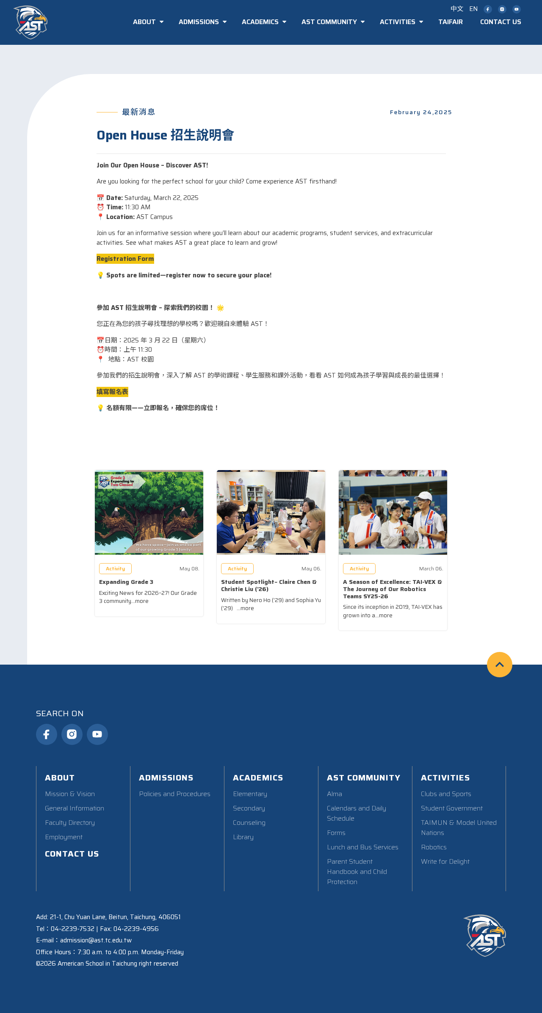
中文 (457, 9)
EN (473, 9)
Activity (115, 568)
